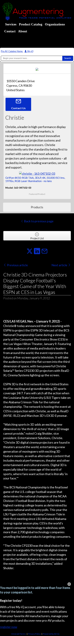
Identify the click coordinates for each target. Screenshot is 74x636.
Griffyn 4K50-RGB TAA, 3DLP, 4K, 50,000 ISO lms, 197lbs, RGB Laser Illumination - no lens (35, 179)
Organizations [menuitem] (55, 24)
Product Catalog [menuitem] (30, 24)
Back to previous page (38, 221)
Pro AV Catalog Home (12, 51)
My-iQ (30, 51)
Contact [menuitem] (9, 31)
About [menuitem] (22, 31)
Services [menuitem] (10, 24)
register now (8, 627)
